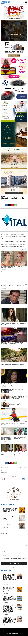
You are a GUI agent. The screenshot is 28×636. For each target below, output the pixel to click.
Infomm (4, 202)
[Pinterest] (12, 205)
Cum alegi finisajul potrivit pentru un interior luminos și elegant (10, 517)
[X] (9, 205)
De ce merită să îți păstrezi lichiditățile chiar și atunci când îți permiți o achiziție (11, 525)
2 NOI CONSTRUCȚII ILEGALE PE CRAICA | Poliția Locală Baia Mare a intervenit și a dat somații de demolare (9, 598)
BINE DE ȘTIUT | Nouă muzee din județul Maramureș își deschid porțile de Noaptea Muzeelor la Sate (10, 510)
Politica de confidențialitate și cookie (14, 633)
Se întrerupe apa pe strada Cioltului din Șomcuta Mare (21, 470)
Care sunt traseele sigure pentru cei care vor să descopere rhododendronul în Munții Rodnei (7, 471)
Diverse (3, 196)
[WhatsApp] (15, 205)
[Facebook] (6, 205)
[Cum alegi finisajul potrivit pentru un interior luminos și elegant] (22, 518)
